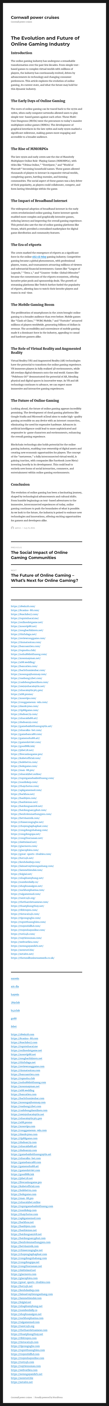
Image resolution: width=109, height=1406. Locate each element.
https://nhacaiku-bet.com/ (26, 730)
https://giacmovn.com (23, 1274)
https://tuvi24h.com (22, 1362)
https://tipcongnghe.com (25, 1346)
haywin (15, 994)
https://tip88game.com (24, 1138)
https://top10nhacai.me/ (25, 618)
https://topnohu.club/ (23, 650)
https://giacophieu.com (24, 1278)
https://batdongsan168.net (26, 1234)
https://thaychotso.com (24, 1214)
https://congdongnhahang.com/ (29, 830)
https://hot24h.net (22, 1286)
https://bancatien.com (23, 1094)
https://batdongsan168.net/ (27, 806)
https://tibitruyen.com (24, 1338)
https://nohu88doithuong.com (28, 1082)
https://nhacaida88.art (24, 1146)
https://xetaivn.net (22, 1382)
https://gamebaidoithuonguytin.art (31, 1154)
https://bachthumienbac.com (27, 1098)
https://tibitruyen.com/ (24, 910)
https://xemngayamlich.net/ (27, 945)
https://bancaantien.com (25, 1074)
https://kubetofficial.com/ (26, 758)
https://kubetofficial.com (25, 1186)
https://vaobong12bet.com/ (26, 678)
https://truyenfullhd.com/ (25, 925)
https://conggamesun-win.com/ (29, 702)
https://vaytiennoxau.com (26, 1366)
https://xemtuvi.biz (22, 1378)
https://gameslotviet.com (25, 1170)
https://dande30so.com (24, 1134)
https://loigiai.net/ (21, 874)
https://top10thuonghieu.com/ (28, 921)
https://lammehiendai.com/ (27, 870)
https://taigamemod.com (25, 1322)
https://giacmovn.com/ (24, 846)
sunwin (15, 978)
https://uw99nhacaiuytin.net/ (28, 686)
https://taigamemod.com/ (26, 894)
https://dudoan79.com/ (24, 714)
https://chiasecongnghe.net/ (27, 822)
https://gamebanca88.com (26, 1162)
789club (15, 1002)
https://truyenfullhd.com (25, 1354)
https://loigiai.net (21, 1302)
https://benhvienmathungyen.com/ (31, 814)
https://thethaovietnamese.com (29, 1330)
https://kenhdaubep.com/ (25, 862)
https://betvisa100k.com (25, 1246)
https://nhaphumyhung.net (27, 1306)
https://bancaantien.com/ (25, 646)
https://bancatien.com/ (24, 666)
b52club (15, 1010)
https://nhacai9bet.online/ (26, 774)
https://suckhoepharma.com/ (27, 890)
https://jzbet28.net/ (22, 750)
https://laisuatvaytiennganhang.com (32, 1294)
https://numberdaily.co (24, 1310)
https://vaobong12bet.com (26, 1106)
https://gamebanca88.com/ (26, 734)
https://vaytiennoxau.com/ (26, 937)
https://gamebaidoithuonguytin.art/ (31, 726)
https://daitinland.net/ (24, 842)
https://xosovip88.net (23, 1054)
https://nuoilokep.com (24, 1210)
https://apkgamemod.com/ (26, 790)
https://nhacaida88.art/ (24, 718)
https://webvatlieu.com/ (24, 941)
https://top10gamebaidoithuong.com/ (32, 778)
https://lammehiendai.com (26, 1298)
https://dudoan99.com (24, 1150)
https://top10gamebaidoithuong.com (32, 1206)
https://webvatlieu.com (24, 1370)
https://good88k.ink (22, 1174)
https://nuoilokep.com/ (24, 782)
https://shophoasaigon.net (26, 1314)
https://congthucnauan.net (26, 1266)
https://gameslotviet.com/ (26, 742)
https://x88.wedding (22, 1090)
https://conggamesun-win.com (29, 1130)
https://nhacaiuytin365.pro (26, 1118)
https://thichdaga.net (23, 1062)
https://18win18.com (22, 1034)
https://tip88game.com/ (24, 710)
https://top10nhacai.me (24, 1046)
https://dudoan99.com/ (24, 722)
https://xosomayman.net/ (26, 658)
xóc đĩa (15, 986)
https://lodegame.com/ (24, 766)
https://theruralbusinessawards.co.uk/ (32, 957)
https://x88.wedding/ (23, 662)
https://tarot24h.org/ (23, 898)
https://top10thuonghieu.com (28, 1350)
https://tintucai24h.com (24, 1342)
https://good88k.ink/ (23, 746)
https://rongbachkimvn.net (26, 1058)
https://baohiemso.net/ (24, 802)
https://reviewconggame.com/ (28, 638)
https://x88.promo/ (22, 694)
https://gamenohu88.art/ (25, 738)
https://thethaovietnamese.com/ (29, 902)
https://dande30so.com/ (24, 706)
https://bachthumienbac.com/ (28, 670)
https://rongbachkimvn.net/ (27, 630)
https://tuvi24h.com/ (23, 933)
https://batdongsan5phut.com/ (29, 810)
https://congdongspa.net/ (25, 834)
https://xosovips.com (23, 1126)
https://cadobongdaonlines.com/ (29, 682)
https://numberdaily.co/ (24, 882)
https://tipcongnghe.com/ (26, 917)
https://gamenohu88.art (25, 1166)
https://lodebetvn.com (24, 1190)
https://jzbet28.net (22, 1178)
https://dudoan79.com (24, 1142)
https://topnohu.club (23, 1078)
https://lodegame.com (23, 1194)
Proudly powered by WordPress (49, 1397)
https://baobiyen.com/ (24, 798)
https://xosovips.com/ (23, 698)
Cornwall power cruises (35, 17)
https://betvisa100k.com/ (25, 818)
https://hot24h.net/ (22, 858)
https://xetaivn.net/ (22, 953)
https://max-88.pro (22, 1198)
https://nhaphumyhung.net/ (27, 878)
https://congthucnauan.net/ (27, 838)
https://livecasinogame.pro (26, 1182)
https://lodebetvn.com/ (24, 762)
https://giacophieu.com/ (25, 850)
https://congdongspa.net (25, 1262)
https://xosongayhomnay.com (28, 1102)
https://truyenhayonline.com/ (28, 929)
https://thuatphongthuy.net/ (27, 906)
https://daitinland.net (23, 1270)
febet (14, 1026)
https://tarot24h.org (22, 1326)
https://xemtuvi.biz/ (22, 949)
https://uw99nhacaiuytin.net (27, 1114)
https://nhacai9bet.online (25, 1202)
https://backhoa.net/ (23, 794)
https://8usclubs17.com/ (24, 614)
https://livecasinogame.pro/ (27, 754)
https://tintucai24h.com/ (25, 914)
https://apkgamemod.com (26, 1218)
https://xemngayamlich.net (26, 1374)
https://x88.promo (21, 1122)
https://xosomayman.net (25, 1086)
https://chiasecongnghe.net (27, 1250)
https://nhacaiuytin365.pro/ (27, 690)
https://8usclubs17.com (24, 1042)
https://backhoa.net (22, 1222)
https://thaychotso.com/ (25, 786)
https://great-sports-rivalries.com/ (31, 854)
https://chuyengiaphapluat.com (29, 1254)
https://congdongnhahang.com (29, 1258)
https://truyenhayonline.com (27, 1358)
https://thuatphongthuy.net (27, 1334)
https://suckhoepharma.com (27, 1318)
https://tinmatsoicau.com (25, 1070)
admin (18, 528)
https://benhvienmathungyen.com (31, 1242)
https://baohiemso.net (24, 1230)
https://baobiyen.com (23, 1226)
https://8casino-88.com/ (25, 610)
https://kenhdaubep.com (25, 1290)
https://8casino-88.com (24, 1038)
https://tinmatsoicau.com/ (26, 642)
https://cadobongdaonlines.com (29, 1110)
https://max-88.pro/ (22, 770)
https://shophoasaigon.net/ (27, 886)
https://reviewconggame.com (27, 1066)
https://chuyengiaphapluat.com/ (29, 826)
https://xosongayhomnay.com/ (29, 674)
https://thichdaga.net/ (24, 634)
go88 (14, 1018)
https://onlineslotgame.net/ (27, 622)
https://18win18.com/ (23, 606)
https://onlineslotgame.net (26, 1050)
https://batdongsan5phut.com (28, 1238)
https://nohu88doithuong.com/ (29, 654)
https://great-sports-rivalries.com (30, 1282)
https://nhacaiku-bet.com (26, 1158)
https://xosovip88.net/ (24, 626)
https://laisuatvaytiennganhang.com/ (32, 866)
